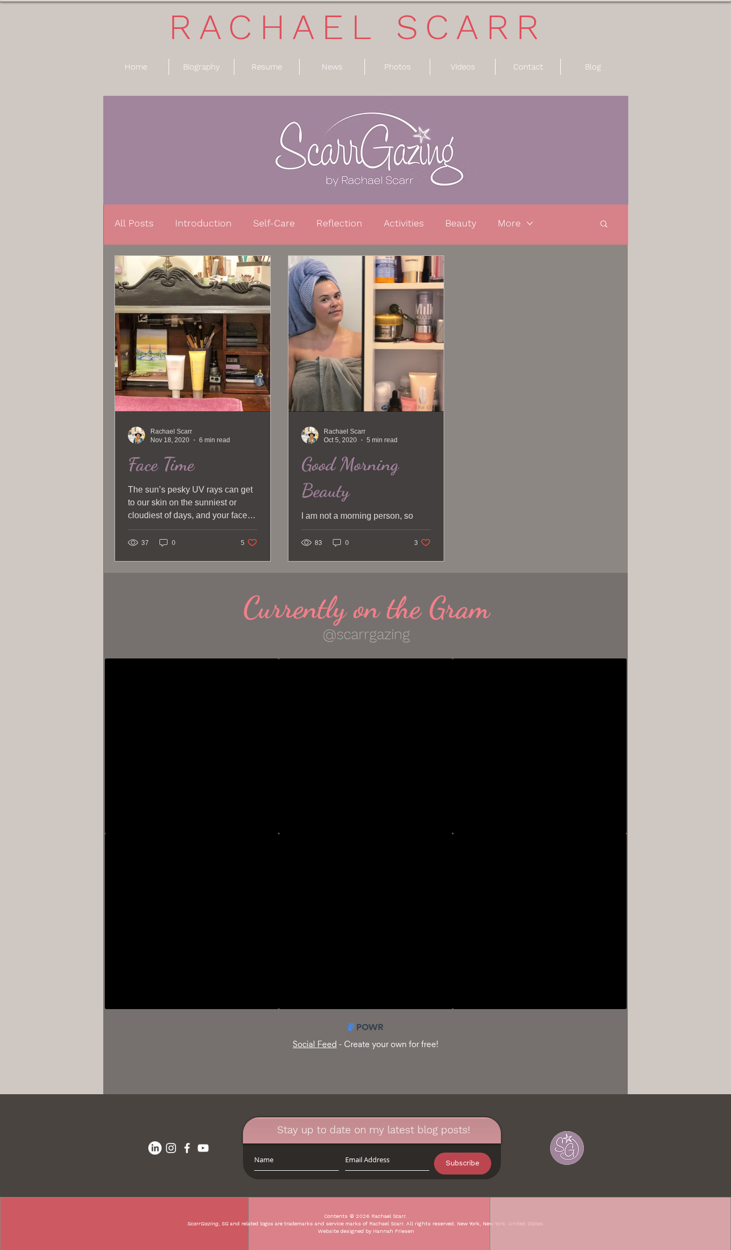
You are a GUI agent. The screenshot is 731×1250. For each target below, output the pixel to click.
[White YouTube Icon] (203, 1148)
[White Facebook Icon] (187, 1148)
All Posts (134, 223)
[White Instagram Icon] (171, 1148)
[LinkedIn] (155, 1148)
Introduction (203, 223)
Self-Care (274, 223)
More (509, 223)
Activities (404, 223)
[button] (604, 224)
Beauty (460, 223)
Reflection (339, 223)
